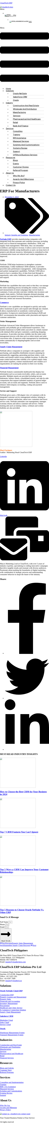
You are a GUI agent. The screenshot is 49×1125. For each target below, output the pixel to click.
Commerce (4, 302)
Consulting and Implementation (12, 1082)
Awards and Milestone (8, 1108)
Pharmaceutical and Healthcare (27, 119)
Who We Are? (19, 176)
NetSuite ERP (5, 239)
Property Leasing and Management (13, 997)
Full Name (4, 922)
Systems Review (20, 148)
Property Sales (5, 999)
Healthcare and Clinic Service (11, 1008)
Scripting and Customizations (26, 145)
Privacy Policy (19, 182)
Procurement (5, 1006)
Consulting (17, 131)
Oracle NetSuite (20, 93)
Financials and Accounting (10, 1001)
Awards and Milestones (23, 179)
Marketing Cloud (6, 1020)
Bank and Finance (20, 126)
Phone (2, 924)
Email (2, 927)
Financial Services (7, 1058)
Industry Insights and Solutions (16, 235)
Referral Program (20, 170)
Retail (15, 122)
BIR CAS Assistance (8, 1087)
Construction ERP (7, 995)
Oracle (16, 100)
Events (16, 163)
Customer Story (6, 1070)
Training (16, 134)
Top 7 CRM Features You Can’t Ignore (19, 832)
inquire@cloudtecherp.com (15, 962)
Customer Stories (21, 167)
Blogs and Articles (7, 1068)
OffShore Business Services (25, 155)
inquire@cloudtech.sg (13, 981)
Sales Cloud (4, 1022)
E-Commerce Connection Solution (13, 1010)
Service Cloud (5, 1025)
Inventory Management (8, 1003)
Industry (9, 103)
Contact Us (11, 185)
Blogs (15, 160)
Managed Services (21, 141)
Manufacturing (19, 112)
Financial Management (9, 368)
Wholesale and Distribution (25, 109)
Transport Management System (11, 1035)
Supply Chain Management (11, 347)
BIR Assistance (19, 138)
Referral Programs (7, 1072)
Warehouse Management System (12, 1033)
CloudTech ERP (6, 3)
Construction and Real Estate (26, 105)
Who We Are (5, 1105)
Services (16, 116)
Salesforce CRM (20, 97)
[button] (7, 9)
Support (16, 151)
